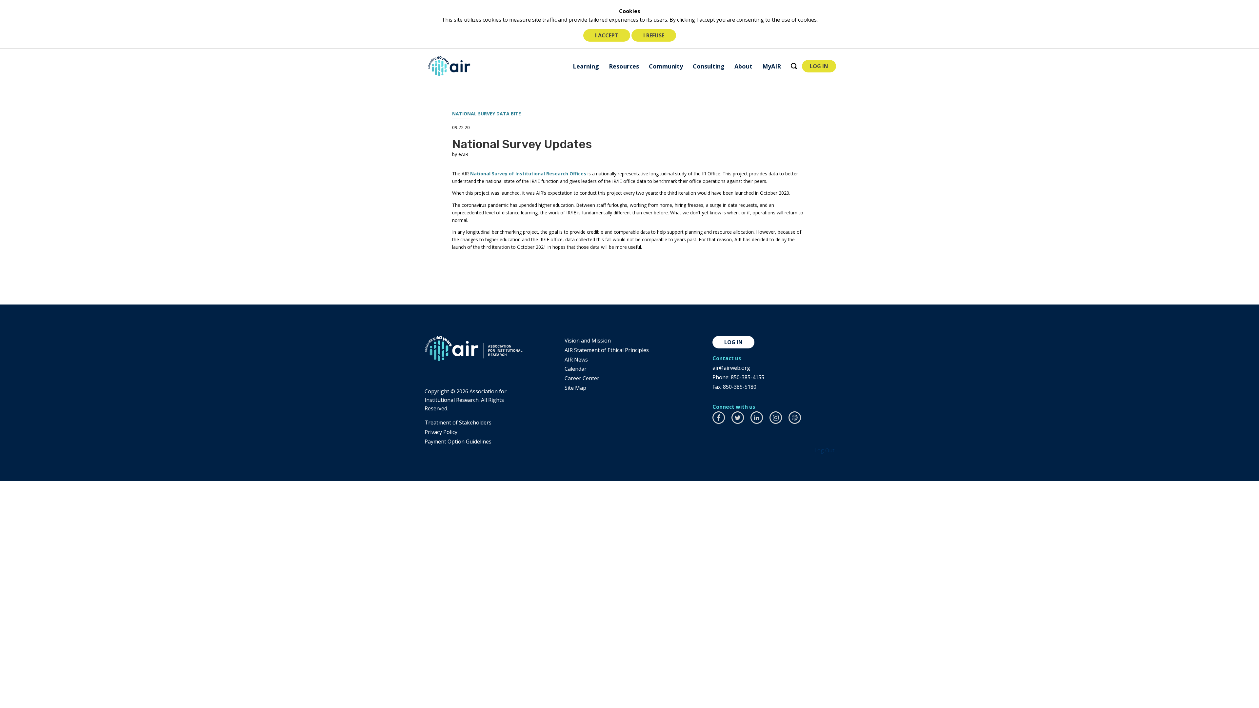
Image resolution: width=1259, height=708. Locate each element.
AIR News (576, 359)
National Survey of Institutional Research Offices (528, 173)
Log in (733, 342)
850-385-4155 (747, 377)
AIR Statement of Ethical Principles (607, 350)
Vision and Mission (588, 340)
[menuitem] (586, 66)
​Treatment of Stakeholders (458, 422)
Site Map (575, 387)
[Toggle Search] (794, 66)
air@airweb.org (731, 367)
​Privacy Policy (441, 432)
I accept (606, 35)
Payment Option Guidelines (458, 441)
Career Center (582, 378)
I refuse (653, 35)
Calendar (576, 368)
